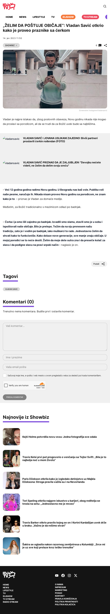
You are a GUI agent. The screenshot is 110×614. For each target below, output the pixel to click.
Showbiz (10, 45)
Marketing (61, 590)
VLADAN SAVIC (11, 289)
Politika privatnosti (66, 601)
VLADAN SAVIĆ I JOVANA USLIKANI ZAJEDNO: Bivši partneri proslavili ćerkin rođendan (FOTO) (60, 140)
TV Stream (90, 17)
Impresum (60, 587)
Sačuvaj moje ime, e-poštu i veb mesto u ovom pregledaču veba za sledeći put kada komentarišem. (54, 375)
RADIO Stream (10, 602)
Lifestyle (39, 17)
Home (9, 17)
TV (53, 17)
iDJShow (68, 17)
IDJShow (7, 596)
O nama (59, 584)
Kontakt (60, 596)
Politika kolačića (65, 604)
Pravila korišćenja (66, 598)
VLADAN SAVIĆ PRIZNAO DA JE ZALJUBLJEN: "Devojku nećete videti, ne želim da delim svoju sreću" (62, 164)
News (22, 17)
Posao (58, 593)
